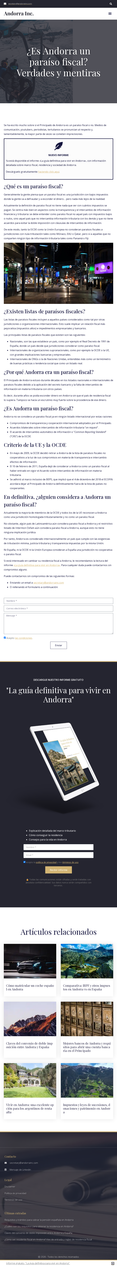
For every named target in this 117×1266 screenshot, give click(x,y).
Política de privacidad (15, 1193)
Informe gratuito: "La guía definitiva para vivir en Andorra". (38, 1263)
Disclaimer (10, 1186)
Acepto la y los (52, 862)
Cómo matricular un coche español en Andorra (30, 987)
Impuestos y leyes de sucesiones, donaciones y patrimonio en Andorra (86, 1108)
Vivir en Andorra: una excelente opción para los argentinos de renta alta (30, 1108)
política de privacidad (46, 862)
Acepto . (19, 638)
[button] (110, 4)
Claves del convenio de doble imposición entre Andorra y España (29, 1045)
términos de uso (70, 862)
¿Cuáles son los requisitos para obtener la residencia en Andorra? (39, 1226)
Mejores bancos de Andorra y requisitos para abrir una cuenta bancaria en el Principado (87, 1047)
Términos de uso (13, 1199)
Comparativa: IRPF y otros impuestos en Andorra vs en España (86, 987)
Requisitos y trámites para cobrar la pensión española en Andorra (39, 1219)
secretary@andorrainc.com (48, 582)
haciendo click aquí (48, 171)
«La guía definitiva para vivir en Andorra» (37, 565)
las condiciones (23, 638)
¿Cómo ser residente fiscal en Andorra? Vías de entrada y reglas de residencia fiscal (48, 1239)
